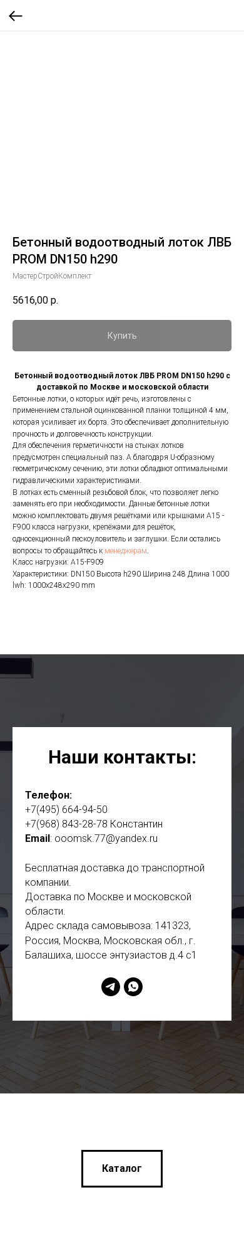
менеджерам (125, 550)
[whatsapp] (133, 986)
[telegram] (110, 986)
